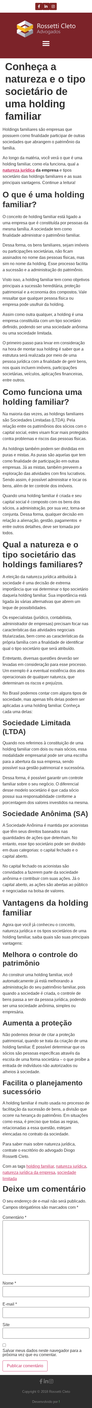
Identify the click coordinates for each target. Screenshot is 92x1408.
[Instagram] (53, 6)
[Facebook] (38, 6)
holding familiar (40, 1166)
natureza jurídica (71, 1166)
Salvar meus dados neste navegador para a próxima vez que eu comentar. (42, 1353)
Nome (9, 1283)
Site (6, 1325)
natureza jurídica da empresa (29, 1172)
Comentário (14, 1217)
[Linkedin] (46, 6)
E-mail (10, 1304)
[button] (46, 43)
